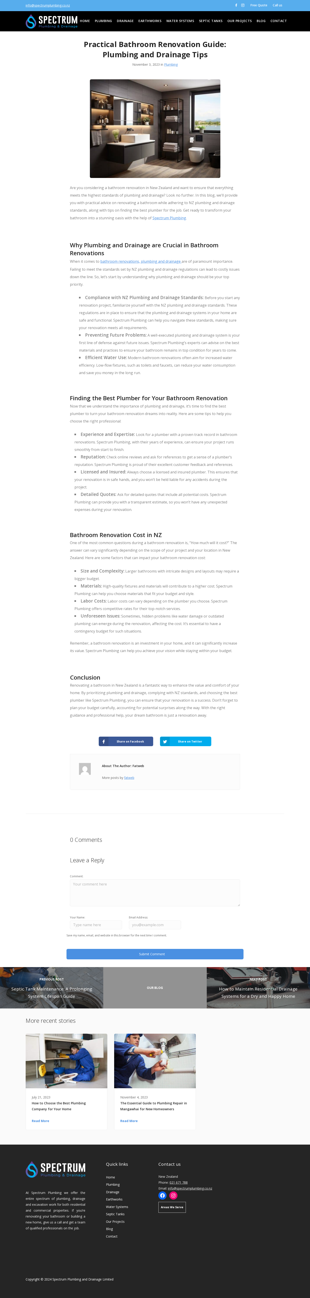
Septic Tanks (211, 21)
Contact (279, 21)
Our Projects (239, 21)
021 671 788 (179, 1182)
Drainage (125, 21)
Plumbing (103, 21)
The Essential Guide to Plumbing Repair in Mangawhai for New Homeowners (153, 1106)
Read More (40, 1121)
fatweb (129, 777)
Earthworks (149, 21)
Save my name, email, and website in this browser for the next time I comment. (116, 935)
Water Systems (180, 21)
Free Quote (257, 5)
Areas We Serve (172, 1207)
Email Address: (138, 917)
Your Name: (77, 917)
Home (85, 21)
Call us (277, 5)
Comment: (76, 876)
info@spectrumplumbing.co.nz (48, 5)
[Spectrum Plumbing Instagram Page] (242, 5)
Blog (261, 21)
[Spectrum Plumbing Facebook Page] (236, 5)
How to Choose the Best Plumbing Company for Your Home (59, 1106)
